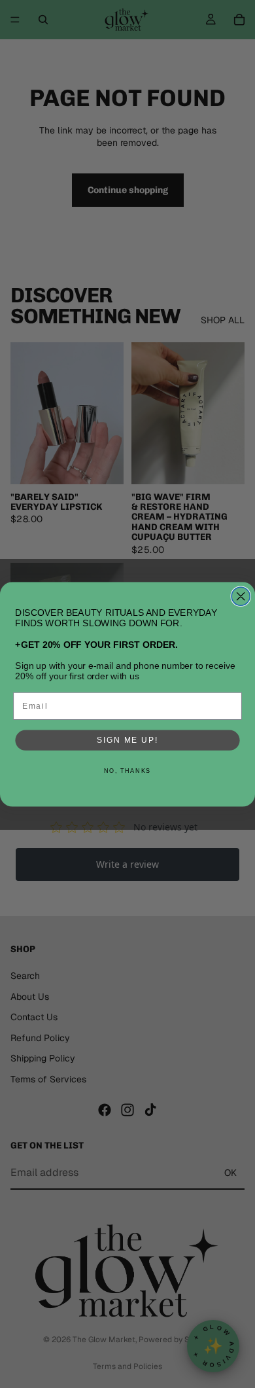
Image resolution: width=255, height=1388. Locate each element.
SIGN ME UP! (127, 740)
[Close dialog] (240, 596)
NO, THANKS (128, 770)
